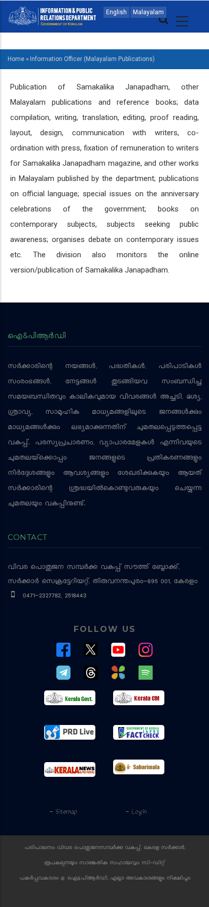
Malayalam (148, 12)
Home (16, 59)
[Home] (52, 15)
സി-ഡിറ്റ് (153, 863)
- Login (135, 812)
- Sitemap (63, 812)
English (116, 12)
